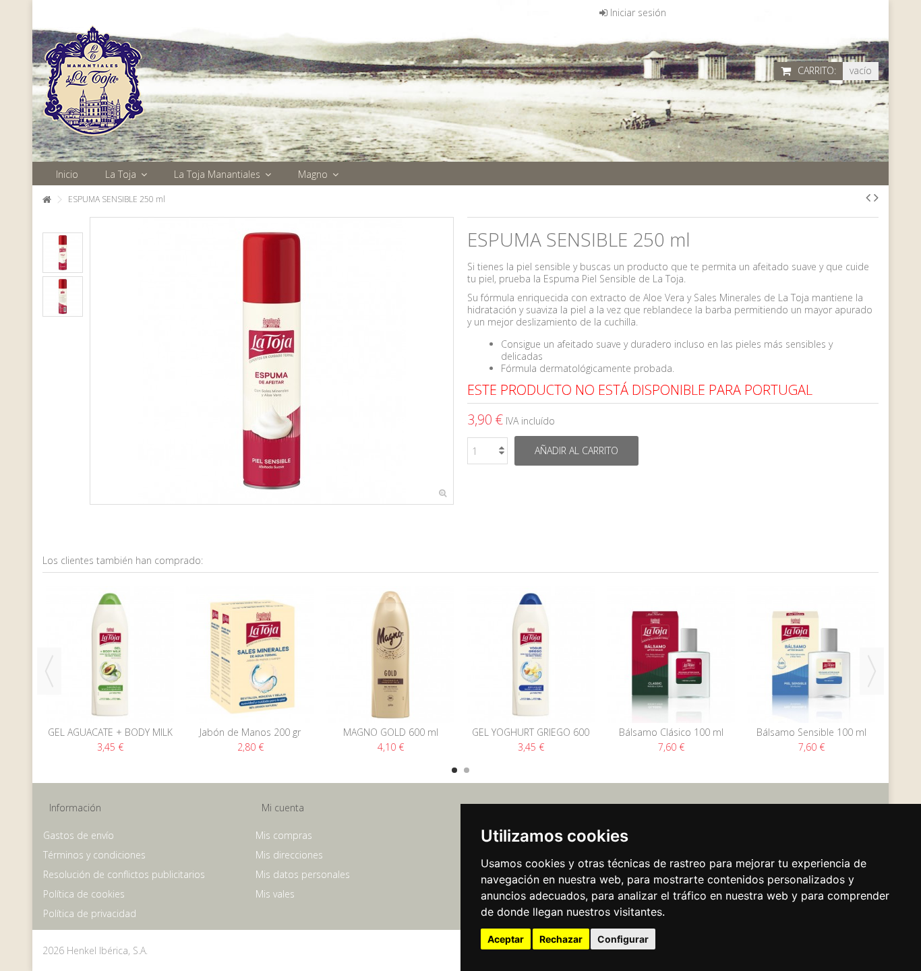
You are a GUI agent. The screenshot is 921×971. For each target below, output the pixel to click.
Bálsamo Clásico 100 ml (671, 732)
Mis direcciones (289, 855)
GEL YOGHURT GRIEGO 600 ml (530, 738)
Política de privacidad (89, 914)
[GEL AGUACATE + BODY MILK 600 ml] (110, 654)
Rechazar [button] (561, 939)
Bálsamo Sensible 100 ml (811, 732)
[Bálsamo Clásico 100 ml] (671, 654)
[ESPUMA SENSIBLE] (62, 252)
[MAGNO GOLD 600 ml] (390, 654)
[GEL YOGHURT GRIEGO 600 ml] (531, 654)
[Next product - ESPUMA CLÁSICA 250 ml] (876, 197)
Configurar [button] (623, 939)
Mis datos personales (303, 875)
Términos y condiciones (94, 855)
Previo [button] (97, 361)
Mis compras (284, 835)
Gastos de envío (78, 835)
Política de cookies (84, 894)
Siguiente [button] (446, 361)
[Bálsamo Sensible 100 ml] (811, 654)
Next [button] (872, 671)
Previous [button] (49, 671)
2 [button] (466, 770)
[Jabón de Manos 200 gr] (250, 654)
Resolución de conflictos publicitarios (124, 875)
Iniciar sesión (636, 12)
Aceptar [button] (505, 939)
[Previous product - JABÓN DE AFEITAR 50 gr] (868, 197)
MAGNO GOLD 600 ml (390, 732)
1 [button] (454, 770)
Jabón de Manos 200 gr (250, 732)
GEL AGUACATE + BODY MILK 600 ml (110, 738)
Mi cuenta (283, 807)
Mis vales (275, 894)
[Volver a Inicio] (46, 199)
